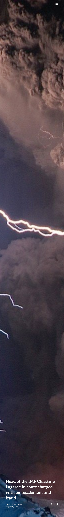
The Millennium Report (14, 504)
